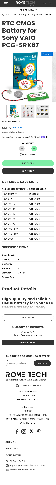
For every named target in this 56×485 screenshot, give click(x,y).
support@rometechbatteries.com (27, 465)
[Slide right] (53, 112)
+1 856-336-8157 (18, 460)
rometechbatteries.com (22, 469)
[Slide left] (3, 112)
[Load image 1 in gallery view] (13, 111)
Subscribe (42, 363)
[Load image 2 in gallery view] (28, 111)
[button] (6, 3)
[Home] (3, 15)
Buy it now (28, 171)
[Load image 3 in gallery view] (42, 111)
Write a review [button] (27, 342)
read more (28, 317)
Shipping (5, 132)
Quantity (28, 143)
